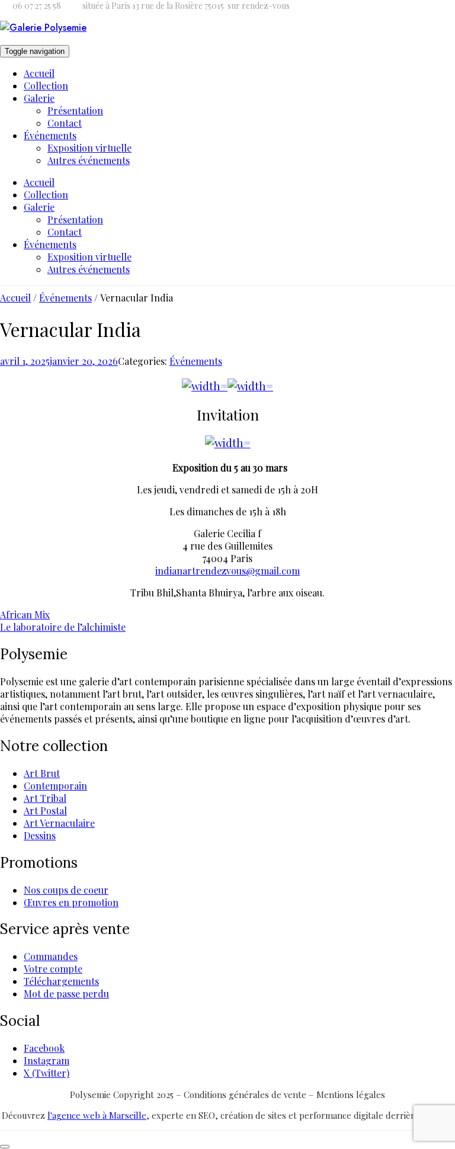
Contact (64, 123)
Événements (50, 135)
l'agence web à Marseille (96, 1115)
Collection (46, 85)
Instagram (46, 1060)
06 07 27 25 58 (36, 5)
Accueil (39, 73)
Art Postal (45, 810)
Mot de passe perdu (66, 993)
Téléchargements (61, 981)
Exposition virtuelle (89, 148)
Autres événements (88, 160)
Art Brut (42, 773)
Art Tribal (45, 798)
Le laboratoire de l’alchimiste (63, 627)
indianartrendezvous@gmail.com (227, 570)
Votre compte (53, 968)
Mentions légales (350, 1094)
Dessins (40, 835)
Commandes (51, 956)
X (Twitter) (46, 1073)
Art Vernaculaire (59, 823)
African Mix (25, 614)
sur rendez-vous (259, 5)
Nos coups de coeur (66, 890)
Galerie (39, 98)
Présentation (75, 110)
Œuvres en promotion (71, 902)
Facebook (44, 1048)
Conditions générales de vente (246, 1094)
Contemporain (55, 785)
